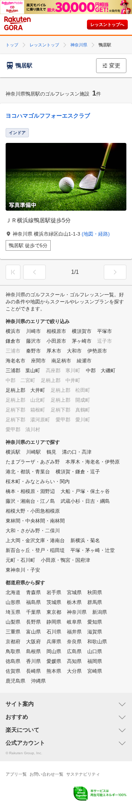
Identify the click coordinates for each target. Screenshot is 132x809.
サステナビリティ (83, 774)
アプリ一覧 (16, 774)
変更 (114, 65)
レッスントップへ (107, 24)
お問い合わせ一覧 (46, 774)
